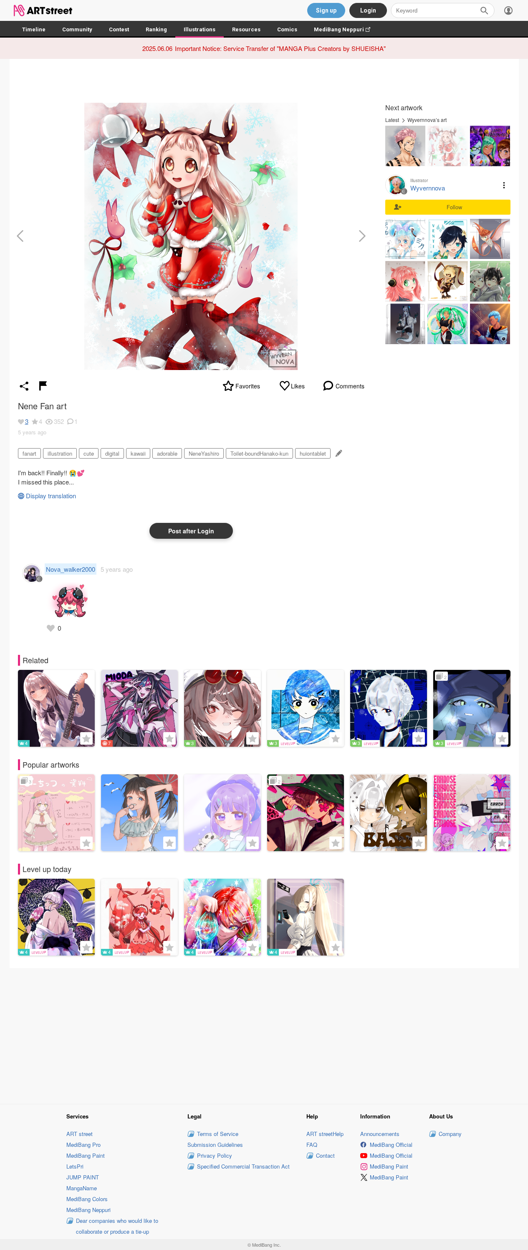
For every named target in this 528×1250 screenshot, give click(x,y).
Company (450, 1134)
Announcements (379, 1134)
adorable (167, 453)
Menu (504, 185)
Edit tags (338, 453)
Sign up (326, 10)
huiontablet (313, 453)
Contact (325, 1155)
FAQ (311, 1145)
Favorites (247, 386)
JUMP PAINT (82, 1177)
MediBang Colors (87, 1199)
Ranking (156, 29)
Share (24, 386)
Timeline (33, 29)
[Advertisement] (264, 1034)
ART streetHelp (325, 1134)
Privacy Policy (214, 1155)
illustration (60, 453)
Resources (246, 29)
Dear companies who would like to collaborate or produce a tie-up (117, 1226)
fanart (29, 453)
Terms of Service (217, 1134)
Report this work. (43, 386)
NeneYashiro (204, 453)
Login (368, 10)
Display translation (51, 495)
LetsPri (74, 1166)
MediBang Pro (83, 1145)
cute (88, 453)
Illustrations (199, 29)
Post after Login (191, 531)
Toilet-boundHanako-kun (259, 453)
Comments (350, 386)
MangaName (81, 1188)
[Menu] (508, 10)
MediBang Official (391, 1145)
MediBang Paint (85, 1155)
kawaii (138, 453)
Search (484, 10)
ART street (79, 1134)
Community (77, 29)
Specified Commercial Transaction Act (243, 1166)
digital (112, 453)
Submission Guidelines (215, 1145)
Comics (287, 29)
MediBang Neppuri (346, 29)
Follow (454, 207)
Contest (119, 29)
